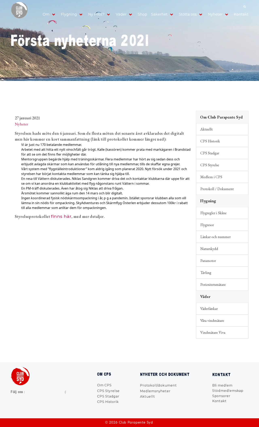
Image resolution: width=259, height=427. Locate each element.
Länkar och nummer (215, 236)
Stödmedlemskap (227, 391)
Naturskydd (209, 248)
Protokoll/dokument (158, 385)
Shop (142, 14)
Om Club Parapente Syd (221, 117)
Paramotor (208, 260)
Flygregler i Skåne (213, 213)
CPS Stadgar (209, 153)
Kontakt (241, 14)
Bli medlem (222, 385)
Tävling (205, 272)
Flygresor (207, 225)
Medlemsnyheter (155, 391)
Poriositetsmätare (213, 284)
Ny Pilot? (96, 14)
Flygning (69, 14)
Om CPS (104, 385)
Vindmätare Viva (212, 332)
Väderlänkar (209, 308)
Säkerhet (159, 14)
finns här (61, 216)
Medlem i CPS (211, 177)
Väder (121, 14)
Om (46, 14)
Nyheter (215, 14)
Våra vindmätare (212, 320)
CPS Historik (210, 141)
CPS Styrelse (209, 165)
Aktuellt (206, 129)
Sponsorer (221, 396)
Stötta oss (188, 14)
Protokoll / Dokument (217, 188)
